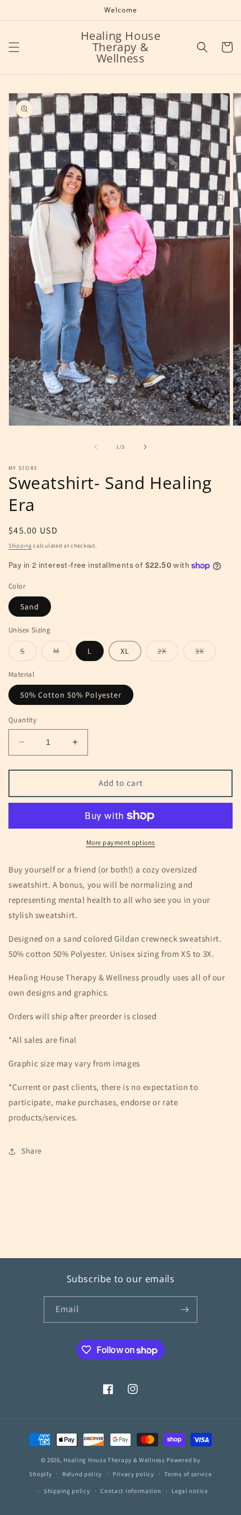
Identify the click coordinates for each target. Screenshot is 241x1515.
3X (205, 653)
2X (167, 653)
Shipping (20, 545)
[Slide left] (96, 447)
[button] (14, 47)
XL (125, 651)
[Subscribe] (184, 1309)
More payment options (120, 842)
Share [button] (31, 1151)
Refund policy (82, 1474)
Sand (29, 607)
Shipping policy (67, 1491)
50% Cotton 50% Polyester (71, 695)
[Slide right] (145, 447)
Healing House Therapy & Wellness (114, 1460)
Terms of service (187, 1474)
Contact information (130, 1491)
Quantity (22, 720)
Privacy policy (133, 1474)
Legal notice (189, 1491)
